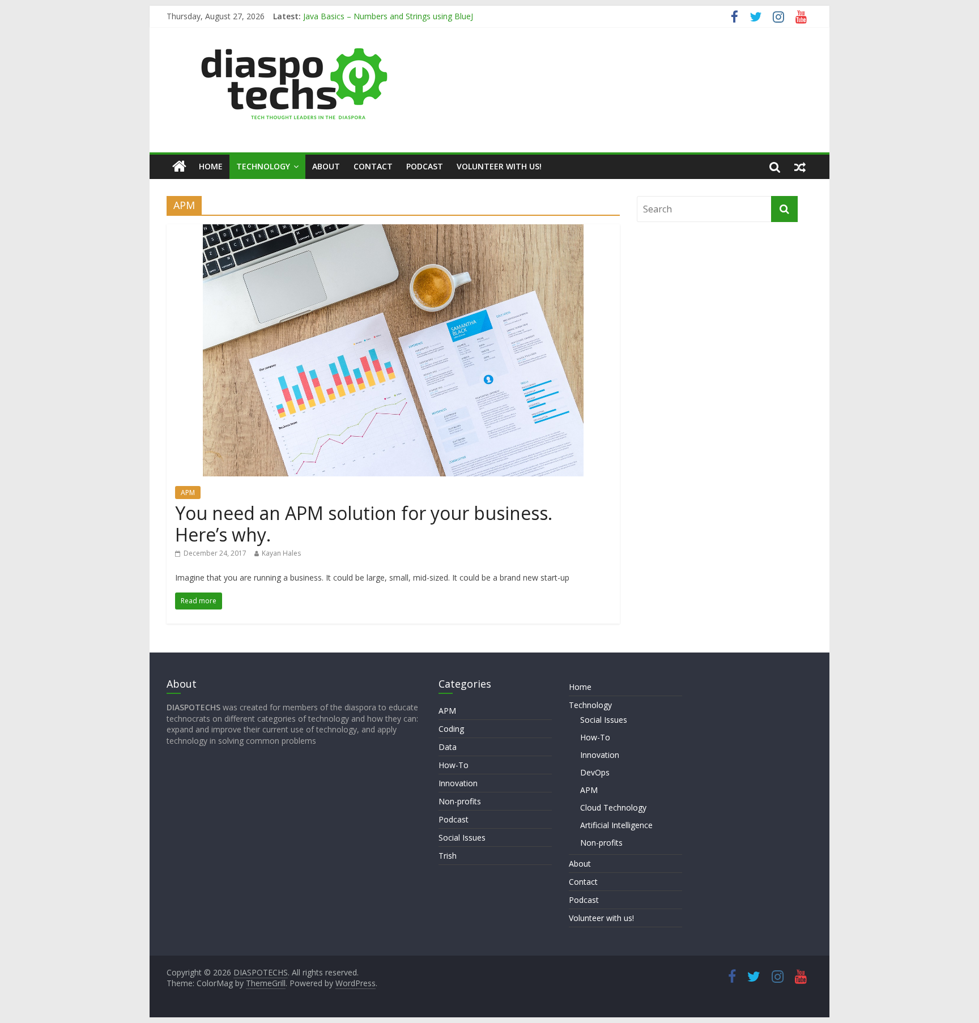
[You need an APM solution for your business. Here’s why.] (393, 231)
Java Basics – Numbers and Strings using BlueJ (388, 19)
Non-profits (460, 801)
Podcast (424, 166)
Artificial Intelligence (616, 825)
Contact (373, 166)
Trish (448, 855)
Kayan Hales (281, 553)
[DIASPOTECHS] (179, 166)
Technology (263, 166)
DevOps (595, 772)
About (326, 166)
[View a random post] (800, 166)
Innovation (458, 783)
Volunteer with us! (499, 166)
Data (448, 746)
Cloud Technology (613, 807)
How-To (454, 765)
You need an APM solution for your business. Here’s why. (363, 524)
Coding (451, 728)
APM (188, 492)
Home (211, 166)
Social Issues (462, 837)
